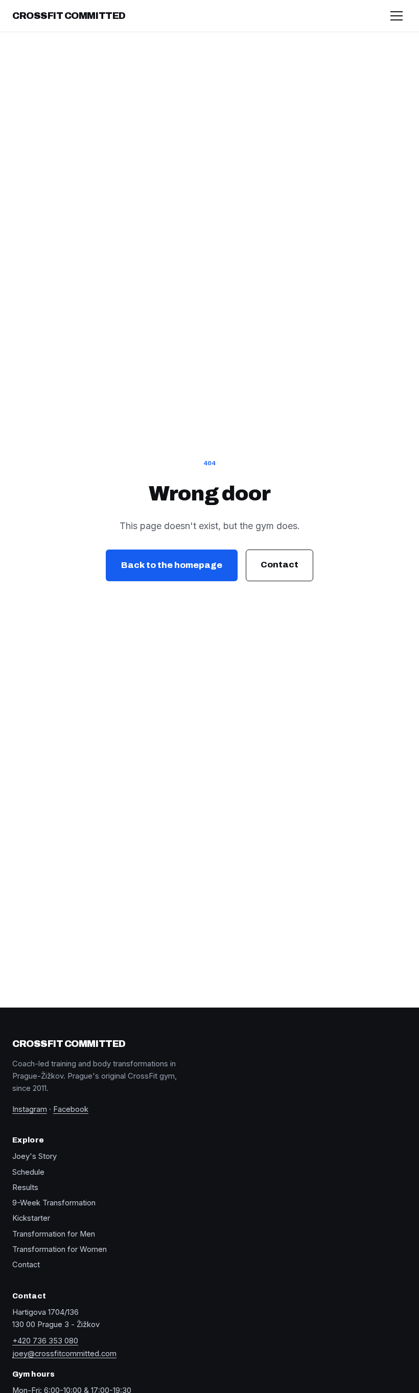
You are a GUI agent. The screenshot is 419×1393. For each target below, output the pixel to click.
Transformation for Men (53, 1234)
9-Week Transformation (54, 1202)
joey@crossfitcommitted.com (64, 1353)
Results (25, 1187)
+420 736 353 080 (45, 1340)
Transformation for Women (59, 1249)
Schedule (28, 1172)
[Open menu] (396, 16)
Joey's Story (34, 1156)
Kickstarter (31, 1218)
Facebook (70, 1109)
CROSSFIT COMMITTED (69, 16)
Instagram (29, 1109)
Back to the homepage (171, 565)
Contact (279, 564)
